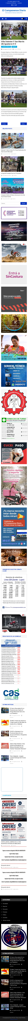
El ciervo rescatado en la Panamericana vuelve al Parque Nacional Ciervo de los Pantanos (17, 711)
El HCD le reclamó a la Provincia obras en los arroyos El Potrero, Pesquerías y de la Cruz (18, 734)
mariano (14, 153)
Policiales (5, 912)
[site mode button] (22, 18)
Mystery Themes (13, 1019)
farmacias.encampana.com (10, 438)
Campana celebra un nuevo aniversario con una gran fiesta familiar (13, 195)
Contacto (20, 3)
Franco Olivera (17, 49)
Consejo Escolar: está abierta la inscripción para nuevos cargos (5, 123)
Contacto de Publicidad (11, 3)
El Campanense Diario (14, 10)
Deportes (14, 46)
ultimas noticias (6, 920)
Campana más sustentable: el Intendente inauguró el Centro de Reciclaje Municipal (24, 123)
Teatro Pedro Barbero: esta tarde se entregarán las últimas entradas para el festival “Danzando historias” (18, 746)
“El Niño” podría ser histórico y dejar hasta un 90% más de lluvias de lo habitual (18, 722)
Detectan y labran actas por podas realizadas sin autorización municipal (13, 150)
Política (4, 914)
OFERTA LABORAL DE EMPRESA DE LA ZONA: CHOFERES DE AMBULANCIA (14, 815)
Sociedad (5, 917)
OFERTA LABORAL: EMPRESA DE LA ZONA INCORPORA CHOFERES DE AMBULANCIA (11, 842)
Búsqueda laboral (5, 865)
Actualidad (5, 903)
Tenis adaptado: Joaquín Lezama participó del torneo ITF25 (18, 757)
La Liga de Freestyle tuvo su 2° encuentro (11, 173)
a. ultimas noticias (6, 46)
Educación (5, 909)
